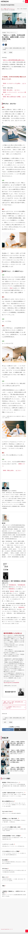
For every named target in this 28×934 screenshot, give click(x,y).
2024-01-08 (4, 40)
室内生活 (12, 591)
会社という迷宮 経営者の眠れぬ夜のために (13, 60)
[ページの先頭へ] (26, 931)
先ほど (11, 288)
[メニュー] (26, 1)
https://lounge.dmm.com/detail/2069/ (11, 682)
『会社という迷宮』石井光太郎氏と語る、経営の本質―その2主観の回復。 (13, 37)
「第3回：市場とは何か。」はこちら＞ (11, 470)
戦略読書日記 (12, 588)
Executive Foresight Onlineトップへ (6, 929)
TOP (1, 8)
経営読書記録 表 (12, 584)
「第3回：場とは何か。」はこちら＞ (11, 90)
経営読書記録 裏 (21, 584)
